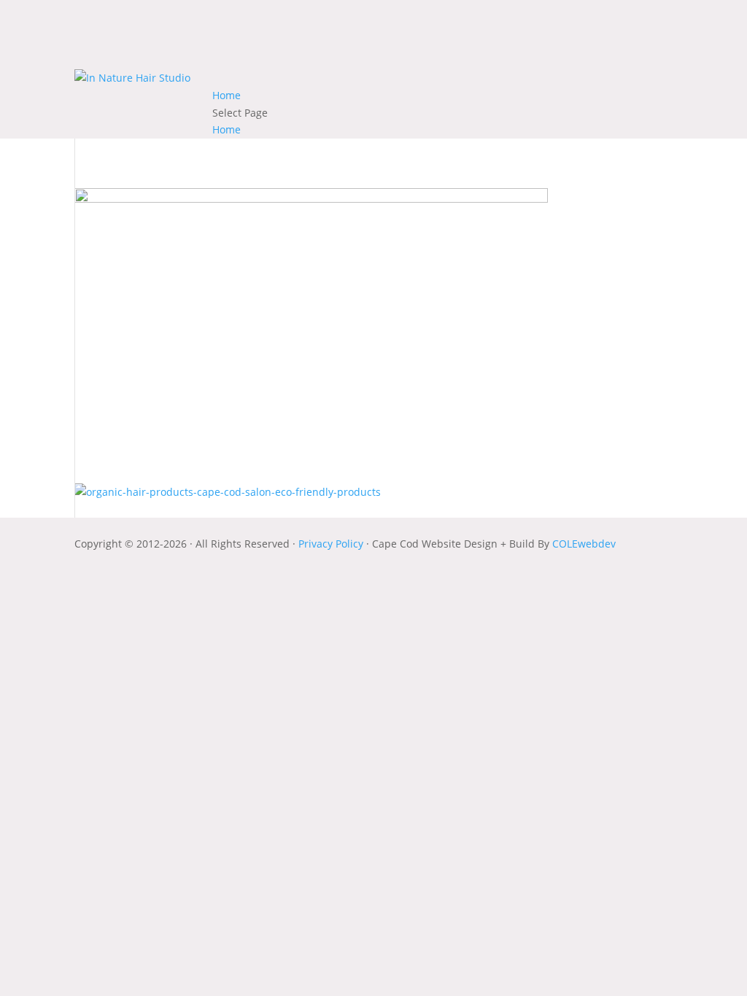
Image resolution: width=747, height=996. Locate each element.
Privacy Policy (332, 543)
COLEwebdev (584, 543)
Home (226, 95)
